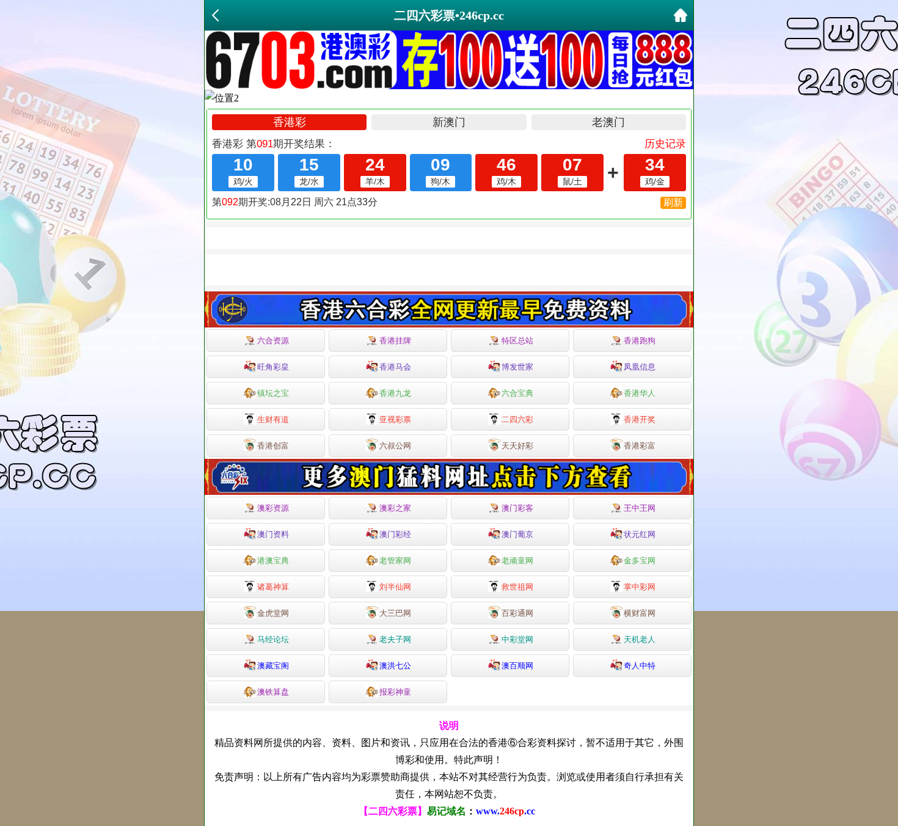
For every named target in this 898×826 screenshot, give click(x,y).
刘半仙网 (395, 586)
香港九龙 (395, 393)
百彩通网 (517, 613)
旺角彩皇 (273, 366)
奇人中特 (639, 665)
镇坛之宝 (273, 393)
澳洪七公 (395, 665)
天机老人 (639, 639)
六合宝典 (517, 393)
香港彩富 (639, 445)
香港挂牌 (395, 340)
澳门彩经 (395, 534)
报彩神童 (395, 691)
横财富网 (639, 613)
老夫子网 (395, 639)
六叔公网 (395, 445)
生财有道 (273, 419)
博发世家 (517, 366)
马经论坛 (273, 639)
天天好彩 (517, 445)
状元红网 (639, 534)
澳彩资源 (273, 508)
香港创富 (273, 445)
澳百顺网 (517, 665)
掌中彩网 (639, 586)
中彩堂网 (517, 639)
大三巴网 (395, 613)
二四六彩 (517, 419)
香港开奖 (639, 419)
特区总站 (517, 340)
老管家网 (395, 560)
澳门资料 (273, 534)
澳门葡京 (517, 534)
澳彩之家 (395, 508)
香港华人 (639, 393)
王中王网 (639, 508)
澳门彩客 (517, 508)
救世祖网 (517, 586)
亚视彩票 (395, 419)
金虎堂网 (273, 613)
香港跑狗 (639, 340)
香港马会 (395, 366)
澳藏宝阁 (273, 665)
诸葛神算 (273, 586)
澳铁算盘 (273, 691)
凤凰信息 (639, 366)
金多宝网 (639, 560)
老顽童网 (517, 560)
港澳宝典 (273, 560)
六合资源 (273, 340)
